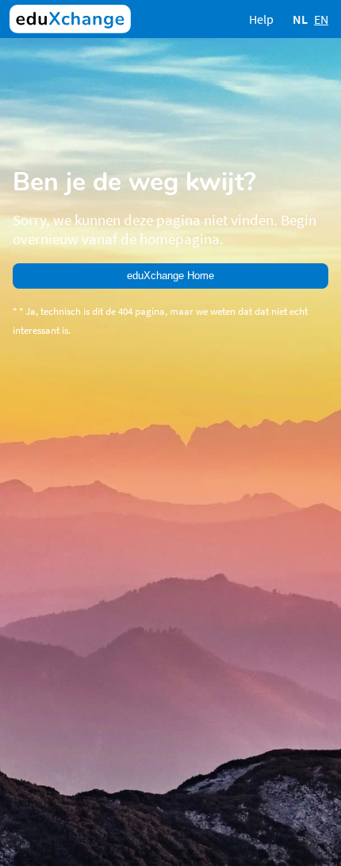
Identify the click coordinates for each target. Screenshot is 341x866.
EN (321, 19)
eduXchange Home (170, 276)
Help (261, 19)
